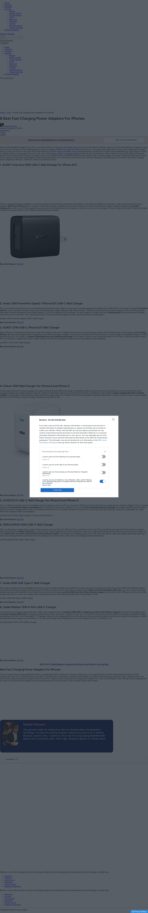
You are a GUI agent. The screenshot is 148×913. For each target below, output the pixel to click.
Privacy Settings (140, 911)
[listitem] (74, 451)
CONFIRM (57, 490)
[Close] (114, 420)
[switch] (103, 456)
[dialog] (74, 456)
